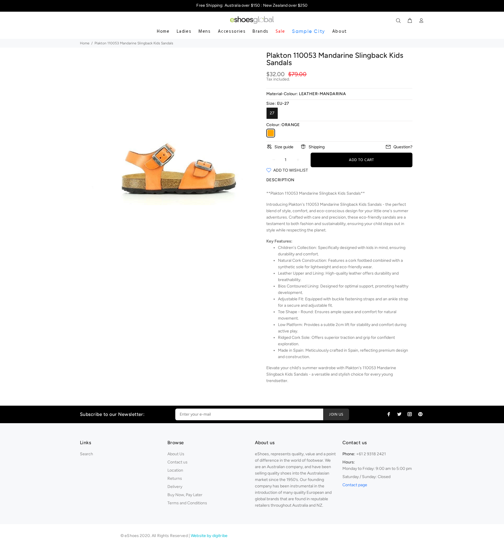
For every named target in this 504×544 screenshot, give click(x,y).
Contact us (177, 462)
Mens (204, 31)
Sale (280, 31)
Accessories (232, 31)
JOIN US (336, 414)
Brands (261, 31)
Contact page (354, 484)
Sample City (308, 31)
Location (175, 470)
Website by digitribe (209, 535)
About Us (175, 453)
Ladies (184, 31)
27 (272, 113)
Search (86, 453)
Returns (174, 478)
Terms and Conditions (187, 503)
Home (163, 31)
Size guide (283, 146)
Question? (402, 146)
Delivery (174, 486)
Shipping (317, 146)
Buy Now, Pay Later (184, 494)
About (339, 31)
